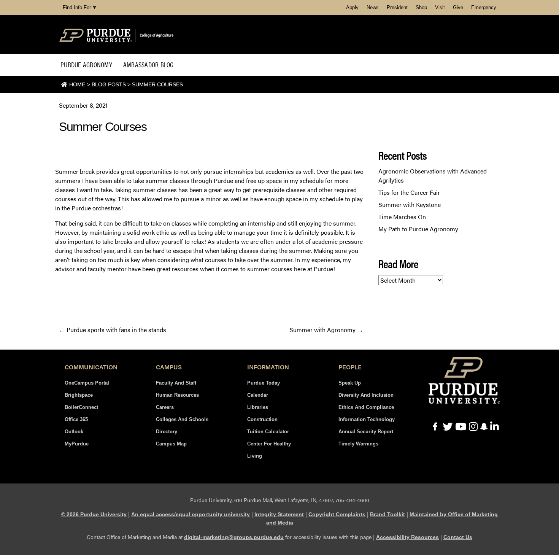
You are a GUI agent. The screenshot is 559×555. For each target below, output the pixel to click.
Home (77, 84)
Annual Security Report (365, 431)
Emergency (483, 7)
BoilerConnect (81, 407)
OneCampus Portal (87, 383)
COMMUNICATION (91, 367)
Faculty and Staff (176, 383)
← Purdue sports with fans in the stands (112, 329)
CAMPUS (169, 367)
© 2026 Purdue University (94, 514)
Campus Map (171, 444)
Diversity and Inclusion (366, 395)
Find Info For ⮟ (80, 7)
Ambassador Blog (148, 64)
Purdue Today (263, 383)
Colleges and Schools (182, 419)
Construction (262, 419)
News (373, 7)
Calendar (257, 395)
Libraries (257, 407)
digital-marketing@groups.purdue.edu (234, 537)
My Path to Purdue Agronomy (418, 228)
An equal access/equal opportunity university (190, 514)
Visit (440, 7)
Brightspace (79, 395)
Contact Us (457, 537)
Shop (421, 7)
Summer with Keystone (409, 204)
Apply (352, 7)
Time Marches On (402, 216)
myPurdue (77, 444)
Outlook (74, 431)
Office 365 (76, 419)
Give (458, 7)
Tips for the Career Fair (409, 192)
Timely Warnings (358, 444)
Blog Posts (109, 84)
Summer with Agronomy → (326, 329)
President (397, 7)
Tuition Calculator (268, 431)
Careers (165, 407)
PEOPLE (350, 367)
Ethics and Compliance (366, 407)
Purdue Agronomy (86, 64)
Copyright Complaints (336, 514)
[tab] (91, 367)
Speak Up (349, 383)
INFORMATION (268, 367)
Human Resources (177, 395)
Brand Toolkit (387, 514)
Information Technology (366, 419)
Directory (166, 431)
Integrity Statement (279, 514)
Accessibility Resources (407, 537)
